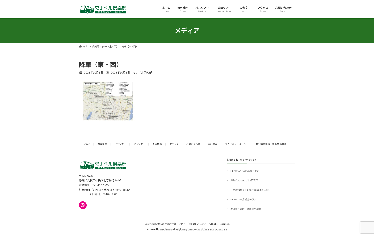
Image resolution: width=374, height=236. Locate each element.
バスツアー (120, 144)
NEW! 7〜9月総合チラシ (243, 199)
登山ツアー (139, 144)
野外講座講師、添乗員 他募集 (271, 144)
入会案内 (157, 144)
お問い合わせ (193, 144)
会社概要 (212, 144)
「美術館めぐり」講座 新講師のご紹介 (250, 189)
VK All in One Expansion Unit (212, 229)
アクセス (174, 144)
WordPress (166, 229)
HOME (86, 144)
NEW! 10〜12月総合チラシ (244, 170)
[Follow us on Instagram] (83, 205)
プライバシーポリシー (236, 144)
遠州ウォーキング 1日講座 (244, 180)
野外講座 (102, 144)
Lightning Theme (186, 229)
